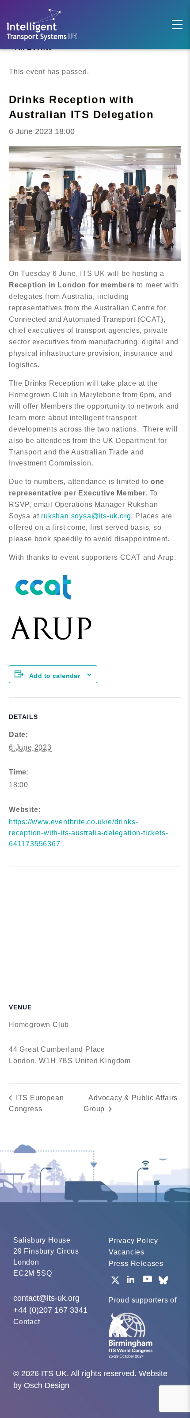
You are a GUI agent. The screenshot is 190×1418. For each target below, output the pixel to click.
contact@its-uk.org (46, 1298)
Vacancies (126, 1252)
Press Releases (136, 1263)
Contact (26, 1321)
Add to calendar (54, 675)
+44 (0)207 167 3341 (50, 1310)
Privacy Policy (133, 1240)
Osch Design (46, 1385)
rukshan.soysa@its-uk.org (86, 516)
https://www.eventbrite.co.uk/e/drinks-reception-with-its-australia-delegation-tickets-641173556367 (88, 833)
